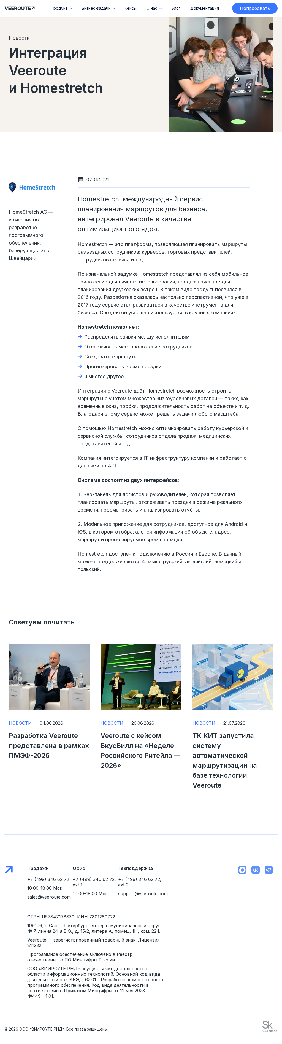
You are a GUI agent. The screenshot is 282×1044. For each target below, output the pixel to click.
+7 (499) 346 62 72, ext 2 (139, 882)
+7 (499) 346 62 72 (48, 879)
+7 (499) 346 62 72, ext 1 (94, 882)
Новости (20, 723)
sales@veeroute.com (49, 897)
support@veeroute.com (141, 893)
